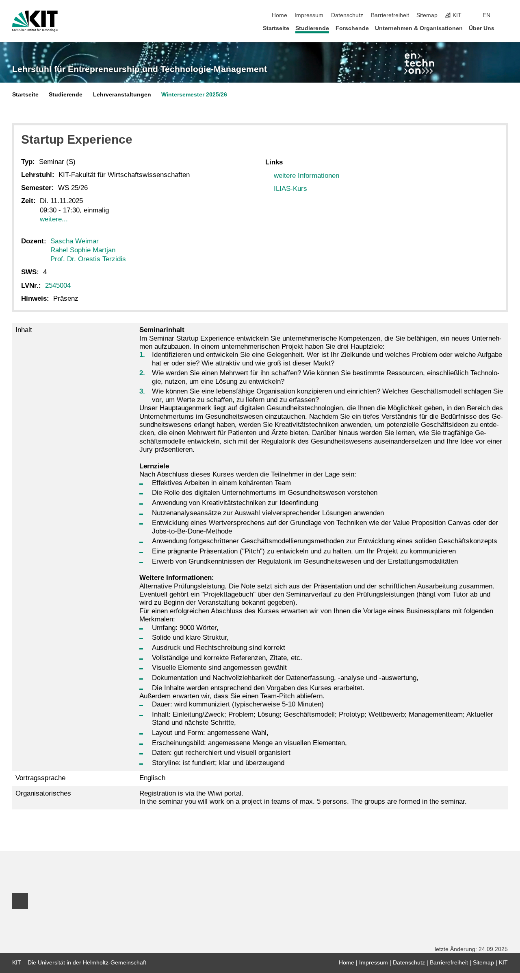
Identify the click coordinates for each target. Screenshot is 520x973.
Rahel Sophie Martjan (82, 250)
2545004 (58, 285)
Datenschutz (347, 15)
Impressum (309, 15)
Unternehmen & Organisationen (419, 28)
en (486, 15)
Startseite (276, 28)
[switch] (505, 15)
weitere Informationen (306, 175)
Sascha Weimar (74, 241)
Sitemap (427, 15)
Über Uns (481, 28)
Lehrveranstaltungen (122, 95)
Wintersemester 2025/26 (194, 95)
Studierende (312, 28)
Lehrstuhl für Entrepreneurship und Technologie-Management (139, 69)
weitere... (54, 219)
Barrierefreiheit (390, 15)
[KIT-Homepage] (35, 21)
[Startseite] (505, 27)
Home (279, 15)
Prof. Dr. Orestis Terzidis (88, 259)
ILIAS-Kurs (290, 188)
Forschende (352, 28)
